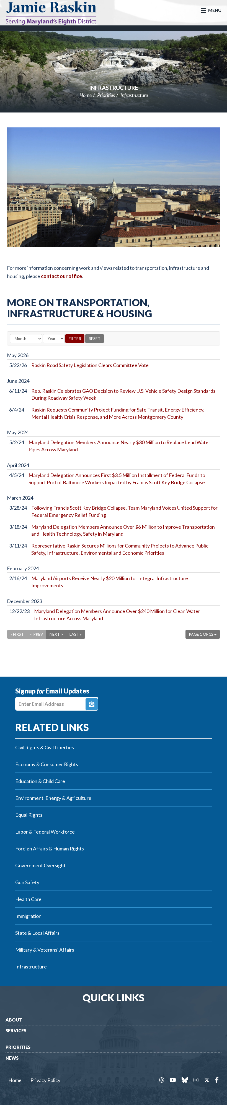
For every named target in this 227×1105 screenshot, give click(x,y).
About (14, 1019)
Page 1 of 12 (201, 634)
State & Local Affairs (37, 933)
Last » (75, 634)
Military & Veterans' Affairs (44, 950)
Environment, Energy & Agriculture (53, 798)
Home (85, 95)
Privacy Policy (45, 1080)
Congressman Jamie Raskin (57, 12)
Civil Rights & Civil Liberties (44, 747)
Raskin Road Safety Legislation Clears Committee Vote (90, 365)
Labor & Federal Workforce (45, 832)
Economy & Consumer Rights (46, 764)
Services (16, 1030)
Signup (91, 704)
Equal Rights (28, 815)
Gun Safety (27, 882)
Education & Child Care (40, 781)
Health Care (28, 899)
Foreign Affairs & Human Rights (49, 848)
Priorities (106, 95)
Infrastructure (113, 87)
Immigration (28, 916)
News (12, 1058)
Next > (56, 634)
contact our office (61, 276)
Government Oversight (40, 865)
